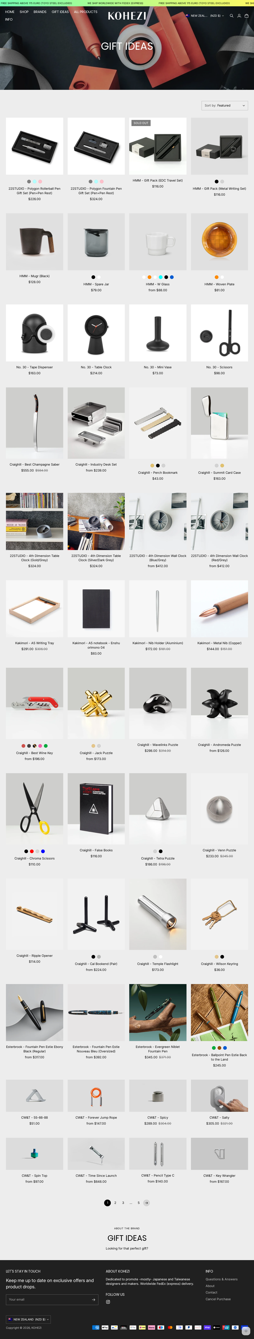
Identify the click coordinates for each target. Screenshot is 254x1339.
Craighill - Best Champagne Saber (35, 464)
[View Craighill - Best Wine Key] (34, 703)
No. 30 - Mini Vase (158, 367)
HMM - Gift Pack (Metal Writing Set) (219, 188)
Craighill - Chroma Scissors (35, 858)
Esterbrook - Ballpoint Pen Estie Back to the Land (219, 1057)
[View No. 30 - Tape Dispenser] (34, 333)
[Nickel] (99, 956)
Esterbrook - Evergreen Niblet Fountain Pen (158, 1049)
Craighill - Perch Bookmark (158, 472)
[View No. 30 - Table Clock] (96, 333)
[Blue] (171, 277)
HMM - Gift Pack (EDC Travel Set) (158, 180)
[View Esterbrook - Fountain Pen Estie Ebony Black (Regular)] (34, 1012)
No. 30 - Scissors (219, 367)
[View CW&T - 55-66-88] (34, 1096)
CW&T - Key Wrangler (219, 1175)
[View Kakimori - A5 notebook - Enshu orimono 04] (96, 608)
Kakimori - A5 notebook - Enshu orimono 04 (96, 645)
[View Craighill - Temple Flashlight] (158, 914)
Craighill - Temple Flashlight (157, 964)
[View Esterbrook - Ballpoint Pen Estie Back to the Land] (219, 1012)
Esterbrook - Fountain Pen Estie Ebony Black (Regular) (34, 1049)
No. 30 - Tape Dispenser (34, 367)
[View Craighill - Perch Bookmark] (158, 423)
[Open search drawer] (231, 15)
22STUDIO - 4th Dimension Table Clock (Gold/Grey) (34, 558)
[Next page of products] (146, 1203)
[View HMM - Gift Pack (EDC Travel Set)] (158, 146)
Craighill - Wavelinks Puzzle (157, 745)
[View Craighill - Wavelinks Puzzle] (158, 703)
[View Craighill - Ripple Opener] (34, 914)
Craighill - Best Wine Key (34, 753)
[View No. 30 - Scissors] (219, 333)
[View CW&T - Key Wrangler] (219, 1154)
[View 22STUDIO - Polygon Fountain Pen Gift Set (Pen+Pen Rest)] (96, 146)
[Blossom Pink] (40, 181)
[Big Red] (23, 745)
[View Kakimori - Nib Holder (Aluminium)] (158, 608)
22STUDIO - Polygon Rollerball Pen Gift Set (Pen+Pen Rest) (34, 191)
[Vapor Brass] (152, 465)
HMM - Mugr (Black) (35, 276)
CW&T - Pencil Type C (157, 1175)
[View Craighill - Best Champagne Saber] (34, 423)
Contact (211, 1292)
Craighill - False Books (96, 850)
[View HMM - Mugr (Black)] (34, 241)
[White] (160, 956)
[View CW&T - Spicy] (158, 1096)
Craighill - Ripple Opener (35, 956)
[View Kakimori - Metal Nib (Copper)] (219, 608)
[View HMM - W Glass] (158, 241)
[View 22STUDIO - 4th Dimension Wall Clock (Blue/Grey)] (158, 521)
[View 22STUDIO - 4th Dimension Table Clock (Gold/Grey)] (34, 521)
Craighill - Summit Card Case (219, 472)
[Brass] (93, 745)
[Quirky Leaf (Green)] (213, 1048)
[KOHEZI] (127, 16)
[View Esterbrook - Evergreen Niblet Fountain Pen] (158, 1012)
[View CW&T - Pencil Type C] (158, 1154)
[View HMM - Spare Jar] (96, 241)
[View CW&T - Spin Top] (34, 1154)
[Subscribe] (94, 1300)
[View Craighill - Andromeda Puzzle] (219, 703)
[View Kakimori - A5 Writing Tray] (34, 608)
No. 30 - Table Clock (96, 367)
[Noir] (29, 745)
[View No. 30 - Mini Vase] (158, 333)
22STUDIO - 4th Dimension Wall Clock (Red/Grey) (219, 558)
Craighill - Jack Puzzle (96, 753)
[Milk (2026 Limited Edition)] (144, 277)
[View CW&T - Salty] (219, 1096)
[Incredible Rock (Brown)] (219, 1048)
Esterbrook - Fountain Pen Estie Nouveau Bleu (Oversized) (96, 1049)
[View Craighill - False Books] (96, 808)
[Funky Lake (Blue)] (225, 1048)
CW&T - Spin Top (34, 1175)
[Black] (216, 181)
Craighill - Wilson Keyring (219, 964)
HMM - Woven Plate (219, 284)
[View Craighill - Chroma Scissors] (34, 808)
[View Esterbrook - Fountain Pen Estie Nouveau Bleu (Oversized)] (96, 1012)
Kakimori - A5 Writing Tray (34, 643)
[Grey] (29, 181)
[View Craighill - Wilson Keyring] (219, 914)
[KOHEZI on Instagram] (108, 1302)
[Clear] (99, 277)
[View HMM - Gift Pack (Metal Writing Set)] (219, 146)
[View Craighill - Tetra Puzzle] (158, 808)
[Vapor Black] (157, 465)
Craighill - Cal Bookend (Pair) (96, 964)
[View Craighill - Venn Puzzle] (219, 808)
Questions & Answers (222, 1279)
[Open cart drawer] (246, 15)
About (210, 1286)
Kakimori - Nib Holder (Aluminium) (158, 643)
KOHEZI (36, 1328)
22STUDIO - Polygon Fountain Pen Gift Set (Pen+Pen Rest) (96, 191)
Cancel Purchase (218, 1299)
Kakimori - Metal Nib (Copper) (219, 643)
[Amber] (149, 277)
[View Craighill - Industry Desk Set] (96, 423)
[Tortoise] (34, 745)
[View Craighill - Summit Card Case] (219, 423)
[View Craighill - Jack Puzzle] (96, 703)
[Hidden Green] (45, 745)
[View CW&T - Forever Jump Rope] (96, 1096)
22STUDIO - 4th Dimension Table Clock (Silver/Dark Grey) (96, 558)
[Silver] (222, 181)
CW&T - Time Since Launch (96, 1175)
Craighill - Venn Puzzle (219, 850)
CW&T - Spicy (157, 1117)
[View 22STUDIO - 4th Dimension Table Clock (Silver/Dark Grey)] (96, 521)
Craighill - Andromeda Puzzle (219, 745)
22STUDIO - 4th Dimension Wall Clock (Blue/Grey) (157, 558)
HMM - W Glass (158, 284)
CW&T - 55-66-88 (34, 1117)
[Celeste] (34, 181)
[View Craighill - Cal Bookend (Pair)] (96, 914)
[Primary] (31, 851)
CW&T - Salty (219, 1117)
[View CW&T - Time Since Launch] (96, 1154)
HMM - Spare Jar (96, 284)
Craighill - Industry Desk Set (96, 464)
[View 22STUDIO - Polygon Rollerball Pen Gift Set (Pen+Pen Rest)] (34, 146)
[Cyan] (160, 277)
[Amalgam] (40, 745)
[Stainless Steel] (163, 465)
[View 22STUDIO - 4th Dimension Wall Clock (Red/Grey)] (219, 521)
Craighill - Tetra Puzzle (158, 858)
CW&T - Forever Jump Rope (96, 1117)
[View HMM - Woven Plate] (219, 241)
